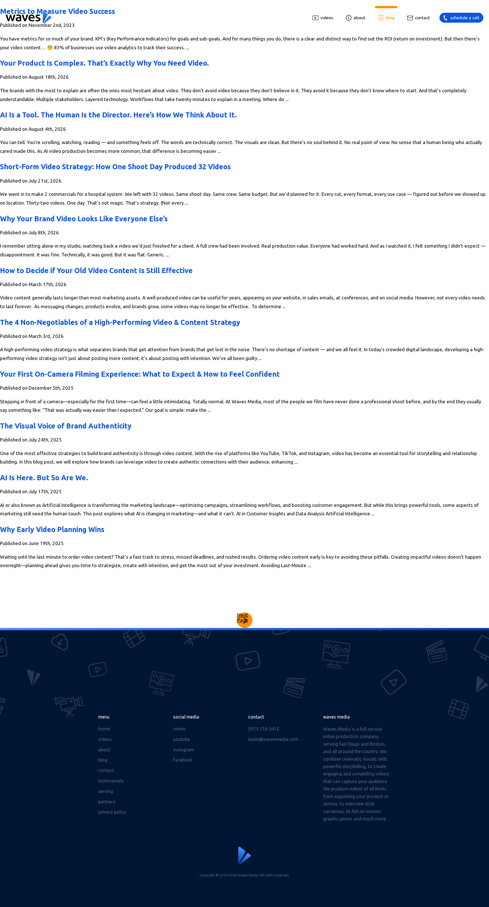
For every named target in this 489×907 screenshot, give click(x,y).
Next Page (242, 617)
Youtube (181, 739)
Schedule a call (464, 17)
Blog (390, 17)
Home (104, 728)
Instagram (183, 749)
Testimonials (111, 780)
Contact (422, 17)
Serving (105, 791)
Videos (326, 17)
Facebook (182, 759)
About (359, 17)
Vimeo (179, 728)
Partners (106, 801)
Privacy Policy (112, 811)
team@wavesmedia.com (273, 739)
